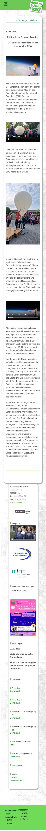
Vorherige (23, 20)
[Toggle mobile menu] (6, 4)
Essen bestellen (16, 780)
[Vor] (38, 214)
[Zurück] (7, 214)
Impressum (23, 810)
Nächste (33, 20)
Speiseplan (14, 777)
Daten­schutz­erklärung (24, 816)
